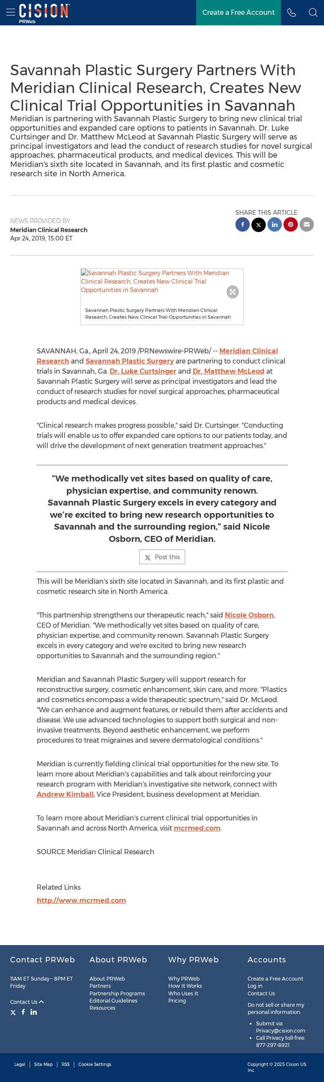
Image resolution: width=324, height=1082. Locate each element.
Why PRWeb (184, 978)
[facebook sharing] (242, 225)
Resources (102, 1008)
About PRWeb (107, 978)
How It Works (185, 986)
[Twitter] (14, 1012)
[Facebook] (23, 1012)
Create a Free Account (238, 12)
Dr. (143, 371)
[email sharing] (307, 225)
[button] (162, 281)
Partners (100, 986)
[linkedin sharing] (274, 225)
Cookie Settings (94, 1064)
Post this (167, 557)
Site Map (43, 1064)
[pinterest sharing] (291, 225)
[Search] (313, 12)
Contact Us (24, 1002)
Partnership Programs (117, 993)
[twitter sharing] (258, 226)
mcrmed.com (197, 828)
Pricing (177, 1000)
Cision (292, 1064)
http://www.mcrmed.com (81, 900)
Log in (255, 986)
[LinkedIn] (33, 1012)
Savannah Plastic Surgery (130, 361)
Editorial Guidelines (113, 1000)
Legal (19, 1064)
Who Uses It (183, 993)
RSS (66, 1064)
